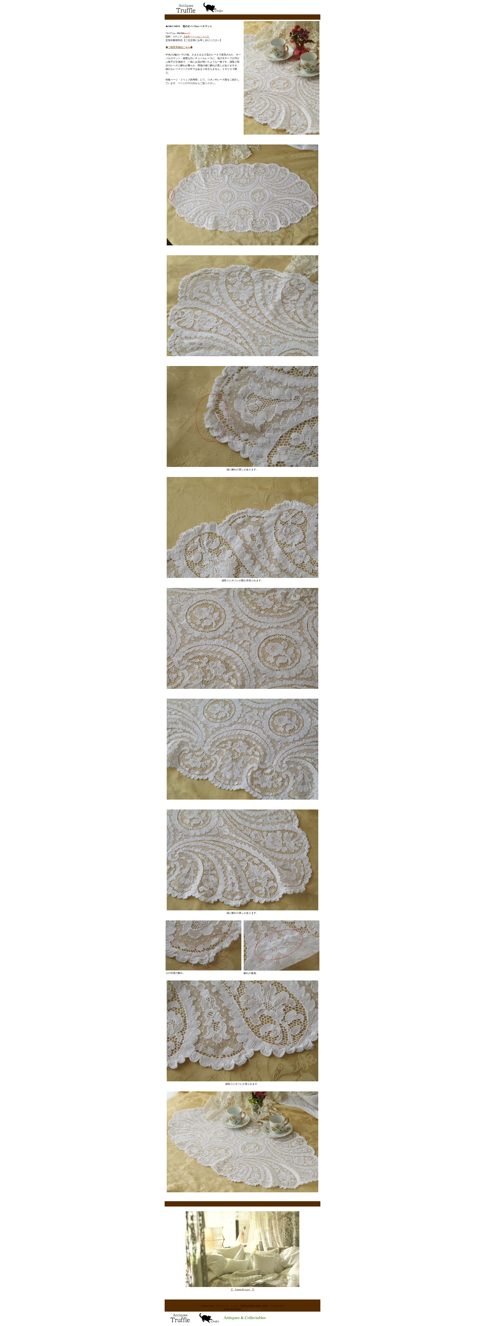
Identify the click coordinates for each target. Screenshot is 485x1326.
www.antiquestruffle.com (251, 1309)
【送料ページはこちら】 (196, 36)
